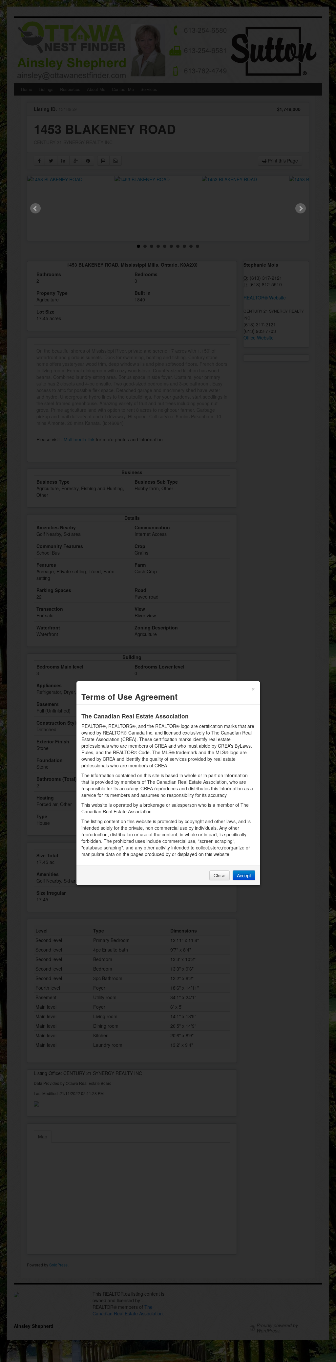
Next (300, 208)
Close (219, 875)
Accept (244, 875)
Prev (35, 208)
